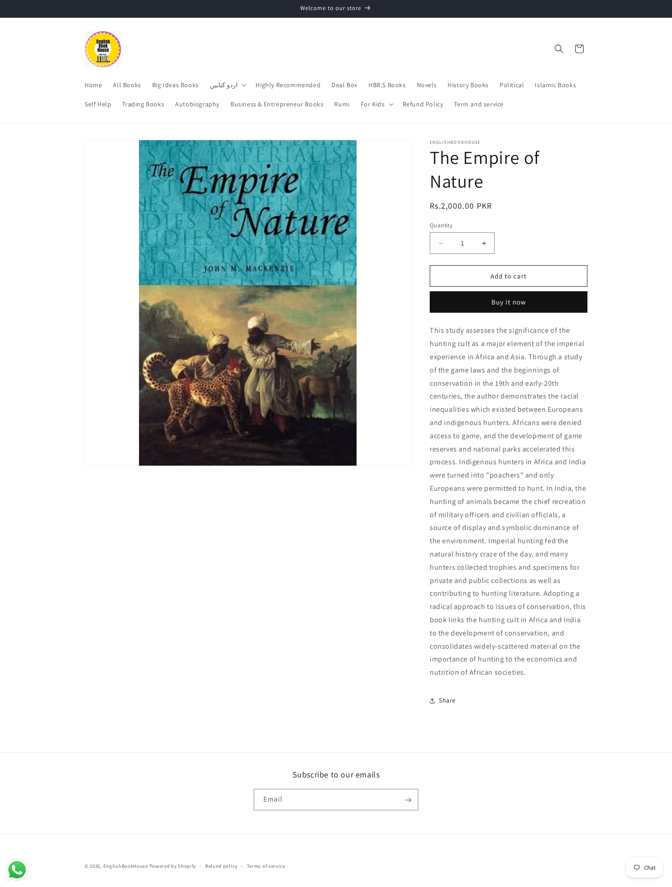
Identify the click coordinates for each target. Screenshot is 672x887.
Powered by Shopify (173, 866)
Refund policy (221, 865)
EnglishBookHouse (125, 866)
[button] (227, 84)
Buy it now (508, 302)
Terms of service (266, 865)
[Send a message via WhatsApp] (17, 869)
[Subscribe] (408, 800)
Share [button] (447, 700)
